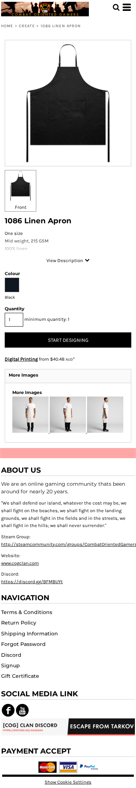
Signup (10, 665)
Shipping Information (29, 633)
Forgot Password (23, 644)
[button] (116, 7)
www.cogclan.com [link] (20, 563)
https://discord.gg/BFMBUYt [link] (32, 581)
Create (27, 26)
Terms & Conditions (26, 612)
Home (7, 26)
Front (20, 207)
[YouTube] (22, 710)
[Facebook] (8, 710)
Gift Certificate (20, 676)
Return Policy (18, 622)
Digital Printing (21, 359)
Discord (11, 655)
